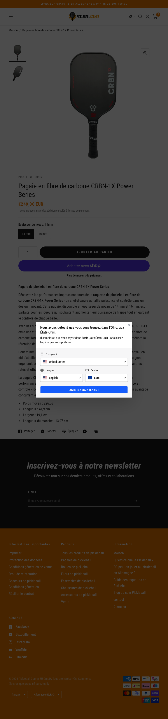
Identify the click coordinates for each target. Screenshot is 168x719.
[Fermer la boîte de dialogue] (128, 325)
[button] (84, 362)
